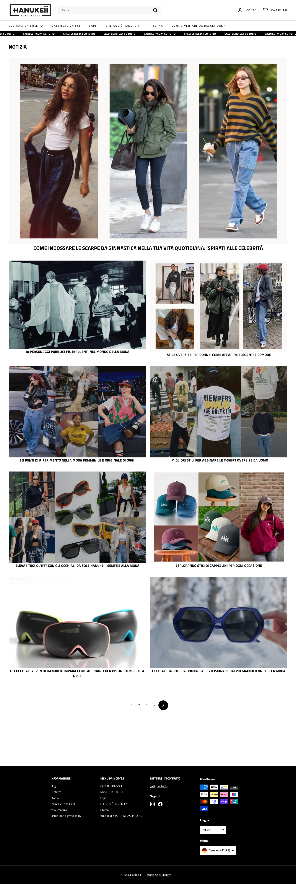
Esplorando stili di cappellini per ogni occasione (219, 565)
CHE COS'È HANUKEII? (123, 26)
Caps (93, 26)
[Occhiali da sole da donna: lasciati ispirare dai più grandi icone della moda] (218, 622)
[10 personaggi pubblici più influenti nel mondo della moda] (77, 305)
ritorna (156, 26)
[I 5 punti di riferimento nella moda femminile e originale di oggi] (77, 411)
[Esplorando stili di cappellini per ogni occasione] (218, 517)
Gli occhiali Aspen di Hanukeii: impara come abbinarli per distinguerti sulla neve (77, 673)
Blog (53, 786)
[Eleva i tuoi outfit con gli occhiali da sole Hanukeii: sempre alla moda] (77, 517)
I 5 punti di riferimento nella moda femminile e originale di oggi (77, 460)
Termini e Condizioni (62, 804)
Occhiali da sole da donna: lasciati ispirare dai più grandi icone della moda (218, 671)
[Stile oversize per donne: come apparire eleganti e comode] (218, 306)
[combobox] (110, 10)
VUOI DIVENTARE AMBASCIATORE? (198, 26)
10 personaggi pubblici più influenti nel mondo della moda (77, 351)
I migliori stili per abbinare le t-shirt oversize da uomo (218, 460)
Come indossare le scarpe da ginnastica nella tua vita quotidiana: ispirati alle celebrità (148, 248)
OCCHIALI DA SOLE (24, 26)
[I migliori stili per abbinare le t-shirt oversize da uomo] (218, 411)
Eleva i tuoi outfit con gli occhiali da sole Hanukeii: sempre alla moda (77, 565)
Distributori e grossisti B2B (66, 816)
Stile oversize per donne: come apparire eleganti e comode (219, 354)
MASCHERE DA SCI (65, 26)
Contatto (55, 792)
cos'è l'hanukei (59, 810)
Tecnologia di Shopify (158, 875)
